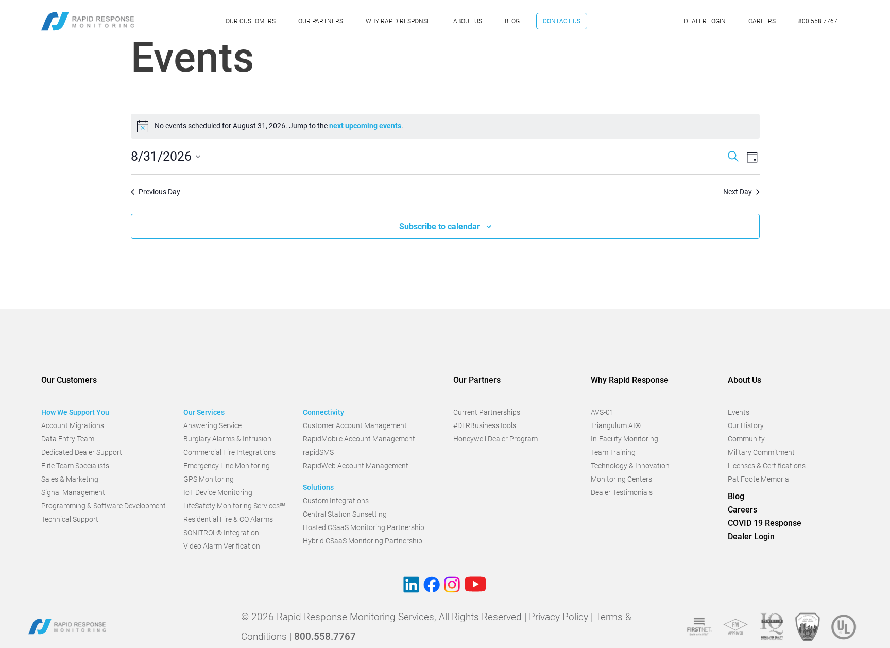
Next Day (737, 191)
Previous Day (159, 191)
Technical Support (69, 519)
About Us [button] (744, 380)
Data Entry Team (67, 439)
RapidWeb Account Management (355, 466)
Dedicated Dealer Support (81, 452)
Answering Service (212, 425)
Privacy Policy (558, 617)
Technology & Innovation (630, 466)
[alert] (445, 126)
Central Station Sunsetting (345, 514)
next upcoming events (365, 126)
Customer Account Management (355, 425)
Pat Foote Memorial (759, 479)
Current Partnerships (486, 412)
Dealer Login (705, 21)
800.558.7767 (817, 21)
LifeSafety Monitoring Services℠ (234, 506)
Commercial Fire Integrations (229, 452)
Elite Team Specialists (75, 466)
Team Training (613, 452)
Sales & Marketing (69, 479)
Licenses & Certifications (767, 466)
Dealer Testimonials (622, 492)
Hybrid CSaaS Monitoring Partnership (362, 541)
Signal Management (73, 492)
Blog (512, 21)
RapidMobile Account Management (359, 439)
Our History (746, 425)
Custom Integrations (336, 501)
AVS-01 (602, 412)
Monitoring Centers (621, 479)
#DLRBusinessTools (484, 425)
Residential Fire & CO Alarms (228, 519)
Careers (762, 21)
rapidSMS (318, 452)
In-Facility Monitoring (624, 439)
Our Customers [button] (69, 380)
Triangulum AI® (616, 425)
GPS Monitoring (208, 479)
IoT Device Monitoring (217, 492)
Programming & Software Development (103, 506)
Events (738, 412)
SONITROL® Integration (221, 532)
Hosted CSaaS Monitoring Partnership (363, 527)
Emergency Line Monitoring (226, 466)
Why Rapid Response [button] (630, 380)
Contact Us (561, 21)
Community (746, 439)
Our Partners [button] (477, 380)
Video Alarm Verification (221, 546)
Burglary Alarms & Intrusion (227, 439)
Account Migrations (72, 425)
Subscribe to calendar (439, 226)
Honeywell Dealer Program (495, 439)
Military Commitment (761, 452)
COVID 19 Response (764, 523)
